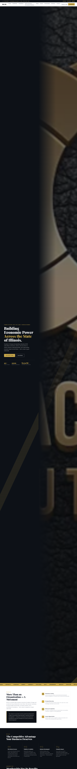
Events (41, 3)
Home (10, 3)
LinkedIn (73, 1)
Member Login (64, 4)
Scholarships (47, 3)
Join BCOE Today (9, 355)
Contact (58, 3)
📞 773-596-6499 (5, 1)
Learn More (20, 355)
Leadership (14, 3)
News (37, 3)
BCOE (4, 4)
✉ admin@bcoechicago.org (14, 1)
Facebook (64, 1)
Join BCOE (71, 4)
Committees (21, 3)
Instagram (69, 1)
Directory (53, 3)
